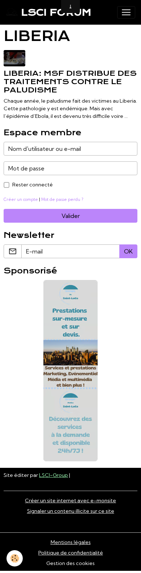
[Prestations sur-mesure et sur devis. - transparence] (70, 370)
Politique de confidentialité (70, 552)
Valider (70, 215)
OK (128, 251)
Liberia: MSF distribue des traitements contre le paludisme (70, 81)
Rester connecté (32, 184)
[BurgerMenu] (126, 12)
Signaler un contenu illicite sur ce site (70, 511)
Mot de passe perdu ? (62, 199)
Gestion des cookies (70, 563)
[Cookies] (15, 558)
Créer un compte (21, 199)
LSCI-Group (53, 475)
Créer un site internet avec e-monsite (70, 500)
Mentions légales (71, 542)
